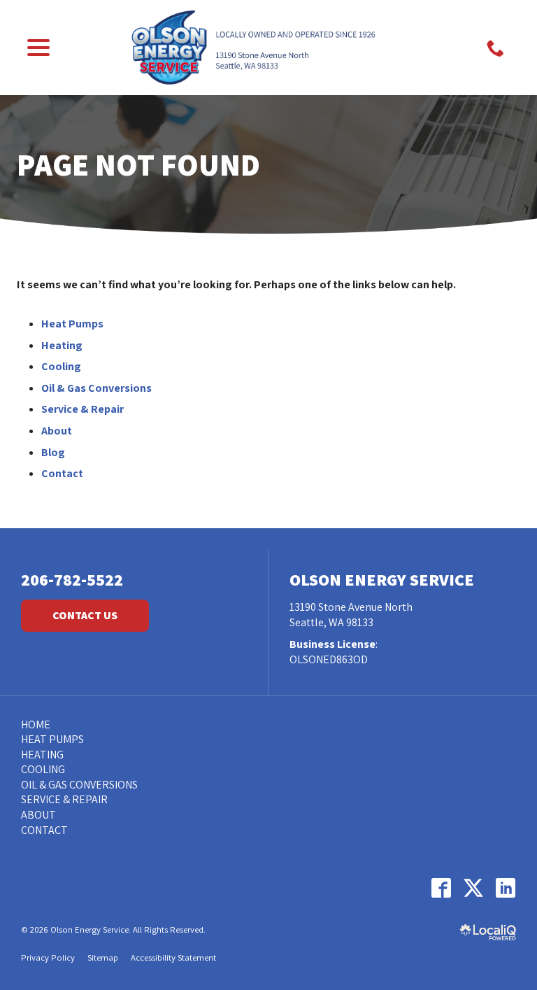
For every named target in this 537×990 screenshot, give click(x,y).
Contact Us (84, 615)
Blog (53, 452)
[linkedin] (505, 887)
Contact (62, 473)
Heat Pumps (72, 323)
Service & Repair (82, 409)
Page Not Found (138, 164)
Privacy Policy (48, 957)
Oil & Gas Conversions (96, 388)
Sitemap (102, 957)
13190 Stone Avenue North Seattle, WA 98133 (351, 615)
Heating (62, 345)
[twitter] (473, 887)
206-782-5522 (72, 579)
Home (35, 724)
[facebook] (441, 887)
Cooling (61, 366)
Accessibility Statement (173, 957)
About (56, 430)
